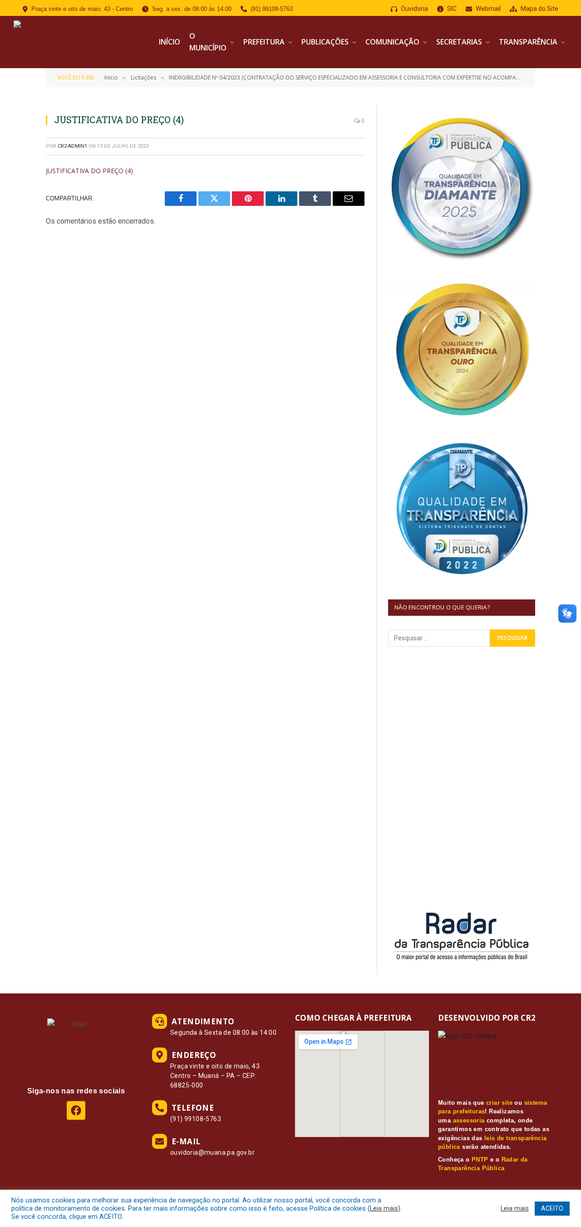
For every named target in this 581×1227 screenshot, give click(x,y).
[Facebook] (76, 1110)
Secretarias (459, 42)
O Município (207, 42)
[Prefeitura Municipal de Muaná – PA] (81, 42)
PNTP (480, 1159)
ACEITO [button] (552, 1208)
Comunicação (392, 42)
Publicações (325, 42)
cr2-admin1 (72, 146)
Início (169, 42)
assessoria (469, 1120)
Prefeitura (264, 42)
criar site (499, 1102)
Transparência (528, 42)
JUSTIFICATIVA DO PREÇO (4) (89, 170)
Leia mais (384, 1208)
